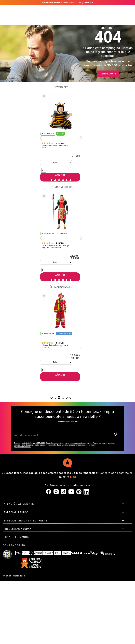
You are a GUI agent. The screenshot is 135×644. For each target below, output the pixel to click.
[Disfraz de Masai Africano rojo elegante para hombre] (43, 196)
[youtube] (71, 491)
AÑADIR (60, 374)
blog (73, 477)
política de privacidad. (22, 447)
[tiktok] (63, 491)
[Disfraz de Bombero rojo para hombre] (43, 296)
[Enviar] (115, 434)
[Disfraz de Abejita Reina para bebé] (43, 96)
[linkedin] (86, 491)
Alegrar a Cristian (108, 73)
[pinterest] (79, 491)
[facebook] (48, 491)
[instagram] (56, 491)
